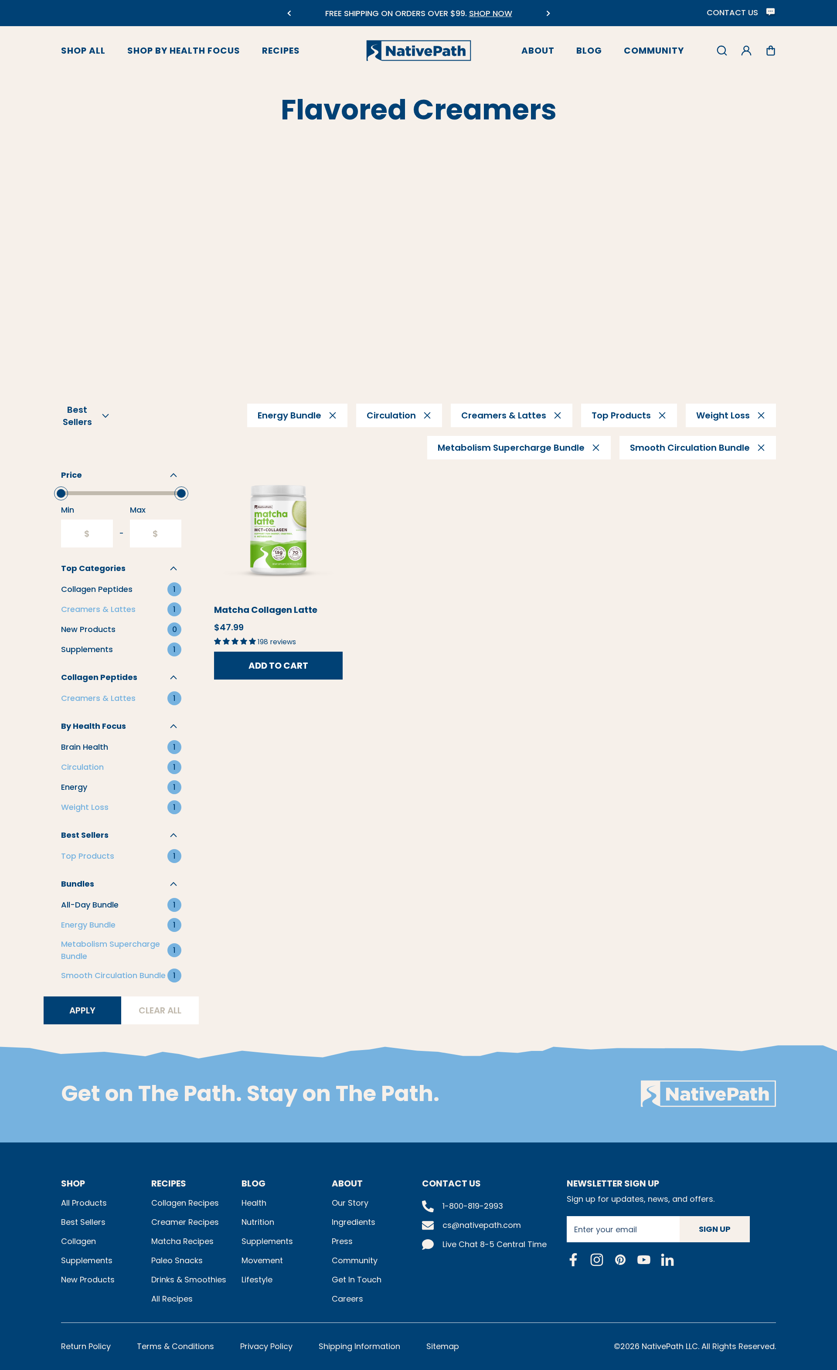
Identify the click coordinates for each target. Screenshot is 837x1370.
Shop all (83, 50)
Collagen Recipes (185, 1202)
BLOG (253, 1183)
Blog (589, 50)
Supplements (86, 1260)
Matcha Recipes (182, 1241)
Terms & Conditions (175, 1346)
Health (254, 1202)
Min (67, 509)
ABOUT (347, 1183)
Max (138, 509)
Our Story (350, 1202)
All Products (84, 1202)
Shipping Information (359, 1346)
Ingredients (353, 1222)
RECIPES (168, 1183)
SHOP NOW (490, 13)
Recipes (281, 50)
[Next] (548, 13)
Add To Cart (278, 666)
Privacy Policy (266, 1346)
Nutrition (258, 1222)
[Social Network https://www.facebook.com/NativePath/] (573, 1259)
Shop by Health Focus (183, 50)
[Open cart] (771, 50)
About (538, 50)
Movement (262, 1260)
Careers (347, 1298)
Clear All (160, 1010)
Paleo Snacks (177, 1260)
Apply (82, 1010)
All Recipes (172, 1298)
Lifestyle (257, 1279)
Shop (73, 1183)
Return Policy (86, 1346)
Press (342, 1241)
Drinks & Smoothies (188, 1279)
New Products (88, 1279)
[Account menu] (746, 50)
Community (654, 50)
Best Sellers (83, 1222)
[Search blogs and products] (722, 50)
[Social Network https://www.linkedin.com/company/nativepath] (667, 1259)
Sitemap (442, 1346)
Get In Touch (356, 1279)
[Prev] (288, 13)
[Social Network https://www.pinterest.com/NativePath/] (620, 1259)
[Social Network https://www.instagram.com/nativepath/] (596, 1259)
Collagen (78, 1241)
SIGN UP (715, 1229)
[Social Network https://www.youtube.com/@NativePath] (643, 1259)
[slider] (61, 493)
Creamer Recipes (185, 1222)
